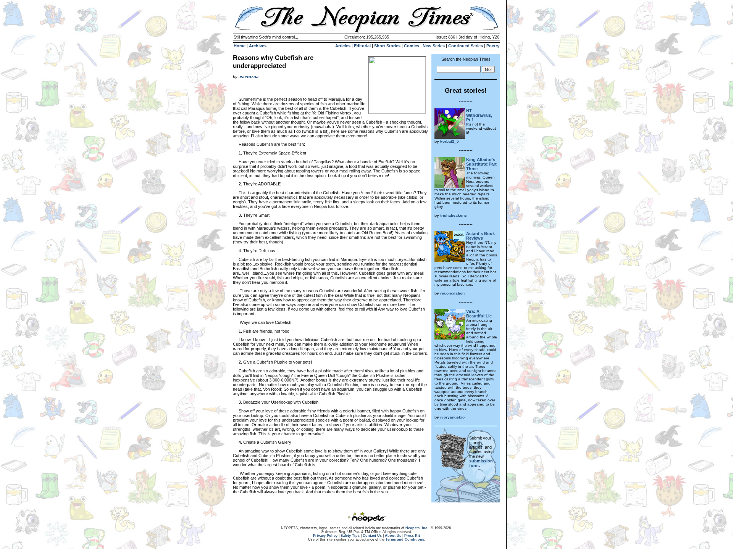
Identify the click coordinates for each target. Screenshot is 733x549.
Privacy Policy (325, 536)
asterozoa (248, 76)
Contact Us (372, 536)
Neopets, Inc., (417, 528)
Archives (257, 45)
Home (239, 45)
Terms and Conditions (405, 539)
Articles (342, 45)
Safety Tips (350, 536)
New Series (434, 45)
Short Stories (387, 45)
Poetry (492, 45)
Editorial (362, 45)
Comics (411, 45)
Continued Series (465, 45)
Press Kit (412, 536)
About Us (393, 536)
